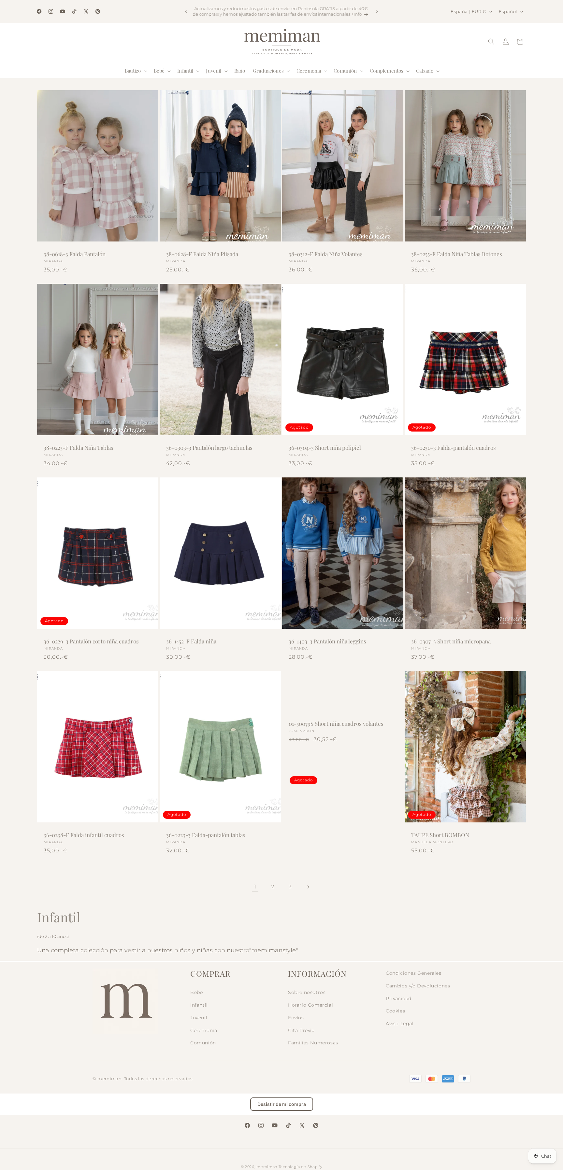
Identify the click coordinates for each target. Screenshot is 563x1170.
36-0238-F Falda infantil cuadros (84, 834)
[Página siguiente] (308, 887)
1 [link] (255, 887)
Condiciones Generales (413, 973)
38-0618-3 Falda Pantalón (75, 253)
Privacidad (398, 998)
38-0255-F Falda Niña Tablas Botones (456, 253)
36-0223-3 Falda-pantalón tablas (205, 834)
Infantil (199, 1005)
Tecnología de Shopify (301, 1166)
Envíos (296, 1018)
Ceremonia (203, 1030)
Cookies (395, 1011)
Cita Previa (301, 1030)
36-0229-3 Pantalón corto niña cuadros (91, 641)
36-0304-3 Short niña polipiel (325, 447)
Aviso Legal (400, 1023)
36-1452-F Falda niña (191, 641)
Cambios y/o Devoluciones (418, 986)
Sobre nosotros (306, 992)
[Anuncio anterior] (186, 11)
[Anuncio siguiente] (377, 11)
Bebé (196, 992)
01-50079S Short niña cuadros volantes (336, 723)
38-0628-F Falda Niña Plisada (202, 253)
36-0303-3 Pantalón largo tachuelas (209, 447)
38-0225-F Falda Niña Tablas (78, 447)
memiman (266, 1166)
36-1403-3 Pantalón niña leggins (327, 641)
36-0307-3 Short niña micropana (451, 641)
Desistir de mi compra (281, 1104)
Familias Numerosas (313, 1043)
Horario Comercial (310, 1005)
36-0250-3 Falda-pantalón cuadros (453, 447)
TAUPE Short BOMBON (440, 834)
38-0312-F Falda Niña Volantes (326, 253)
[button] (135, 71)
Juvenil (198, 1018)
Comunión (203, 1043)
